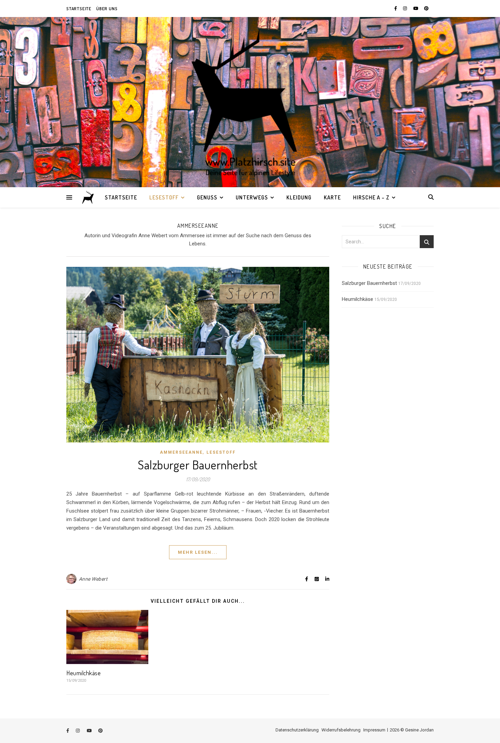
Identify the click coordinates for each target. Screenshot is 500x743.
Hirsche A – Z (371, 197)
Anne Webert (93, 579)
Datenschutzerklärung (297, 729)
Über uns (106, 8)
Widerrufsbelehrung (341, 729)
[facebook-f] (396, 8)
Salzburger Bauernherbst (198, 464)
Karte (332, 197)
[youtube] (416, 8)
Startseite (78, 8)
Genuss (207, 197)
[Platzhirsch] (88, 197)
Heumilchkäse (83, 673)
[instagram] (405, 8)
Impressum (374, 729)
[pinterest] (426, 8)
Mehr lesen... (198, 552)
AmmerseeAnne (181, 452)
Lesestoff (164, 197)
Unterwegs (252, 197)
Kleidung (299, 197)
